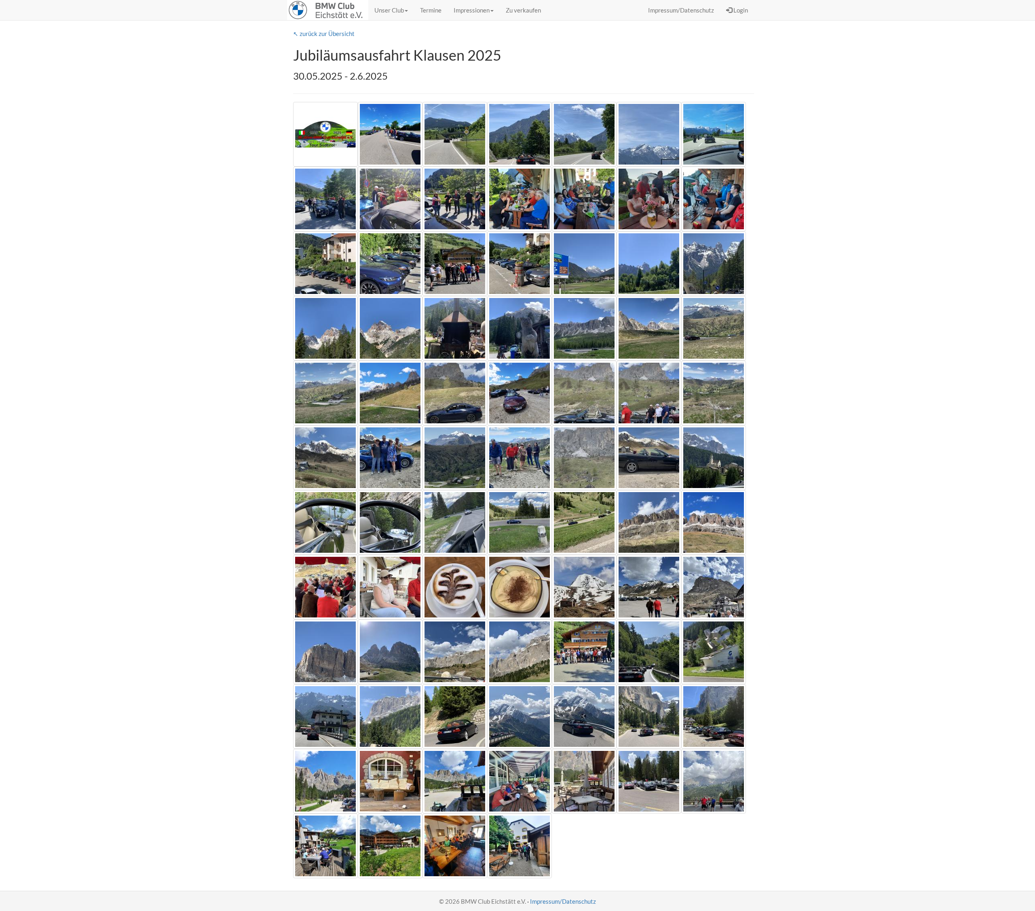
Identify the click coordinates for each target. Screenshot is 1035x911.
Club (389, 10)
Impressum (681, 10)
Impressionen (472, 10)
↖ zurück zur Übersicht (324, 33)
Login (740, 10)
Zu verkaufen (523, 10)
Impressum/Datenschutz (563, 901)
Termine (430, 10)
